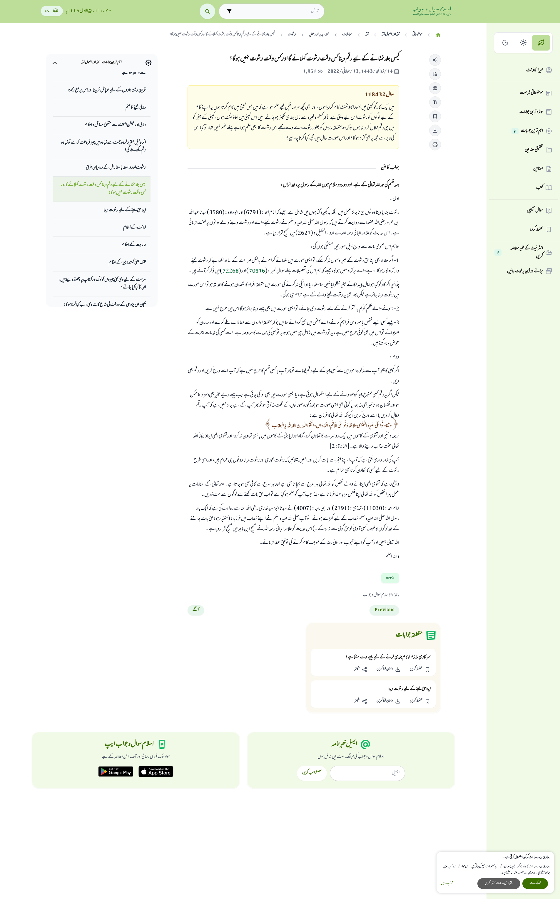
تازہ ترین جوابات (531, 112)
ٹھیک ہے (535, 883)
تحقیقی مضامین (534, 149)
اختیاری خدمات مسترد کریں (498, 883)
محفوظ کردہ (536, 229)
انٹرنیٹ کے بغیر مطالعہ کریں (520, 252)
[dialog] (495, 872)
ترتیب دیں (447, 883)
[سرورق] (438, 35)
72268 (231, 271)
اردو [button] (47, 11)
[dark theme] (505, 43)
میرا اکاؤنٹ (534, 70)
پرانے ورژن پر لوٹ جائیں (525, 271)
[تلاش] (207, 11)
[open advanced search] (229, 11)
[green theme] (541, 43)
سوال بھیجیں (535, 210)
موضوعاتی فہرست (531, 93)
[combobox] (276, 11)
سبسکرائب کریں (311, 773)
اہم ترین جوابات (528, 131)
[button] (435, 60)
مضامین (538, 169)
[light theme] (523, 43)
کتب (539, 187)
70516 (257, 271)
